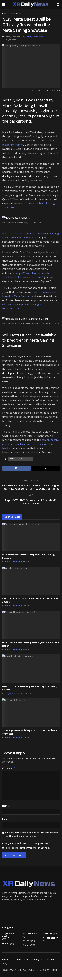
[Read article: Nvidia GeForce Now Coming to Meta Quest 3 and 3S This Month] (31, 625)
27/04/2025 (27, 606)
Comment (8, 768)
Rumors (26, 945)
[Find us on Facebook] (3, 964)
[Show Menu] (3, 4)
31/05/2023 (11, 40)
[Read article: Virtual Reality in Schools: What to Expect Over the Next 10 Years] (31, 581)
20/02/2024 (27, 738)
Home (5, 13)
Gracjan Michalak (11, 694)
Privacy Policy (43, 847)
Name (6, 805)
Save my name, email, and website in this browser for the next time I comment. (31, 834)
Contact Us (7, 959)
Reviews (26, 940)
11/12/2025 (27, 562)
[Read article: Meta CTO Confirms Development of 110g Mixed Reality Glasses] (31, 668)
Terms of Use (25, 847)
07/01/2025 (27, 650)
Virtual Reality (15, 13)
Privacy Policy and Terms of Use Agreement (26, 843)
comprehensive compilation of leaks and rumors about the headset (31, 444)
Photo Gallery (29, 933)
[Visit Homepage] (31, 4)
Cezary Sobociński (34, 36)
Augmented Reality (8, 935)
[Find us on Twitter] (6, 964)
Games (5, 943)
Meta (11, 458)
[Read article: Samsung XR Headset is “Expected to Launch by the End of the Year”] (31, 712)
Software (47, 933)
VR (30, 458)
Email (6, 819)
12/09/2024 (26, 694)
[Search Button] (58, 4)
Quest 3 (21, 458)
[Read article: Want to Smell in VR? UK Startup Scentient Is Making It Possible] (31, 537)
